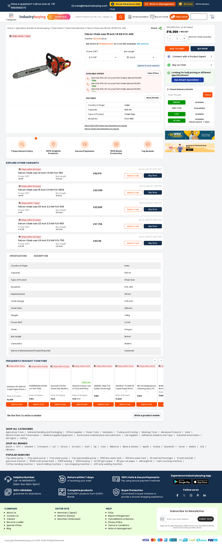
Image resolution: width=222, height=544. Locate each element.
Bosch (9, 446)
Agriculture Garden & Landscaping (32, 28)
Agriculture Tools (15, 432)
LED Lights (11, 438)
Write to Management (120, 528)
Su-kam (76, 446)
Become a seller (15, 522)
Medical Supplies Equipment (58, 435)
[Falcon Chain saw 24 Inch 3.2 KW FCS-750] (12, 239)
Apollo (146, 446)
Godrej (156, 446)
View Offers (153, 73)
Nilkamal (114, 446)
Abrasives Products (171, 432)
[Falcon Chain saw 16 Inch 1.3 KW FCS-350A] (12, 189)
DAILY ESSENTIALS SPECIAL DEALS (61, 17)
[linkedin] (204, 497)
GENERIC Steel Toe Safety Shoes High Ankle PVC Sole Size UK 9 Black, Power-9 (103, 390)
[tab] (18, 256)
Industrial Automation (188, 435)
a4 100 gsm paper (103, 461)
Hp (95, 446)
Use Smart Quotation (186, 79)
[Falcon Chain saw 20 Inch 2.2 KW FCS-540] (12, 206)
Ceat (103, 446)
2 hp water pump (36, 458)
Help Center (181, 16)
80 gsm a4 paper (126, 461)
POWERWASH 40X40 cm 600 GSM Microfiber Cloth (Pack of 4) (38, 390)
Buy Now (152, 175)
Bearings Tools (149, 432)
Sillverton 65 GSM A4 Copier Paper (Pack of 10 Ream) (16, 389)
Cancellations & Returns (121, 518)
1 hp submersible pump (84, 458)
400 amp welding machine (108, 464)
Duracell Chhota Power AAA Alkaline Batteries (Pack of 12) (60, 389)
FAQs (110, 512)
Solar (188, 432)
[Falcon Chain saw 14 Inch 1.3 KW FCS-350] (12, 172)
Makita (192, 446)
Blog (9, 528)
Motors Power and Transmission (22, 435)
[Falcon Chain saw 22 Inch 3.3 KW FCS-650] (12, 223)
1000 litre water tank (110, 458)
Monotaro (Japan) (67, 512)
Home (10, 28)
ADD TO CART (177, 48)
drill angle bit (145, 461)
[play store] (182, 482)
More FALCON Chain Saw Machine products (106, 126)
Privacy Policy (115, 522)
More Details (152, 97)
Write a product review (147, 415)
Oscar (182, 446)
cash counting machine (169, 461)
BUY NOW (203, 48)
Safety (23, 438)
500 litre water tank (135, 458)
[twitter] (184, 497)
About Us (11, 512)
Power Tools (92, 432)
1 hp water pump (14, 458)
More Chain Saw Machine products (102, 129)
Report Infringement (119, 515)
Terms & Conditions (118, 525)
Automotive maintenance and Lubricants (99, 435)
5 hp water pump (59, 458)
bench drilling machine (49, 464)
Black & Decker (130, 446)
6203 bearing (83, 461)
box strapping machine (77, 464)
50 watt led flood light (161, 458)
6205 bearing (65, 461)
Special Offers (14, 525)
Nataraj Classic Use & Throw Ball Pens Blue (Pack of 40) (81, 389)
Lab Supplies (131, 435)
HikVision (10, 449)
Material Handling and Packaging (45, 432)
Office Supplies (74, 432)
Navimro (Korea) (66, 515)
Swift (87, 446)
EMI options (143, 44)
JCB (202, 446)
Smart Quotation (140, 16)
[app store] (201, 482)
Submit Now (205, 518)
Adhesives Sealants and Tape (157, 435)
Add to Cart (133, 175)
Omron (64, 446)
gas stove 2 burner (16, 461)
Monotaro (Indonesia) (68, 518)
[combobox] (102, 57)
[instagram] (191, 497)
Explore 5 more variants (148, 65)
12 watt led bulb (185, 458)
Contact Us (13, 515)
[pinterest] (198, 497)
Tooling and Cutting (127, 432)
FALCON (97, 38)
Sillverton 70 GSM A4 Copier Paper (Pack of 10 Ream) (125, 389)
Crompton (42, 446)
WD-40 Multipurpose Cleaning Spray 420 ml (146, 389)
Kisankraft (169, 446)
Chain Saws (57, 28)
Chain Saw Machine (74, 28)
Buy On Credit (161, 16)
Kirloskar (29, 446)
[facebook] (177, 497)
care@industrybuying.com (91, 6)
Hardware (108, 432)
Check (207, 94)
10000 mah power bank (42, 461)
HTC (18, 446)
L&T (54, 446)
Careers (11, 518)
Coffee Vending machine (19, 464)
